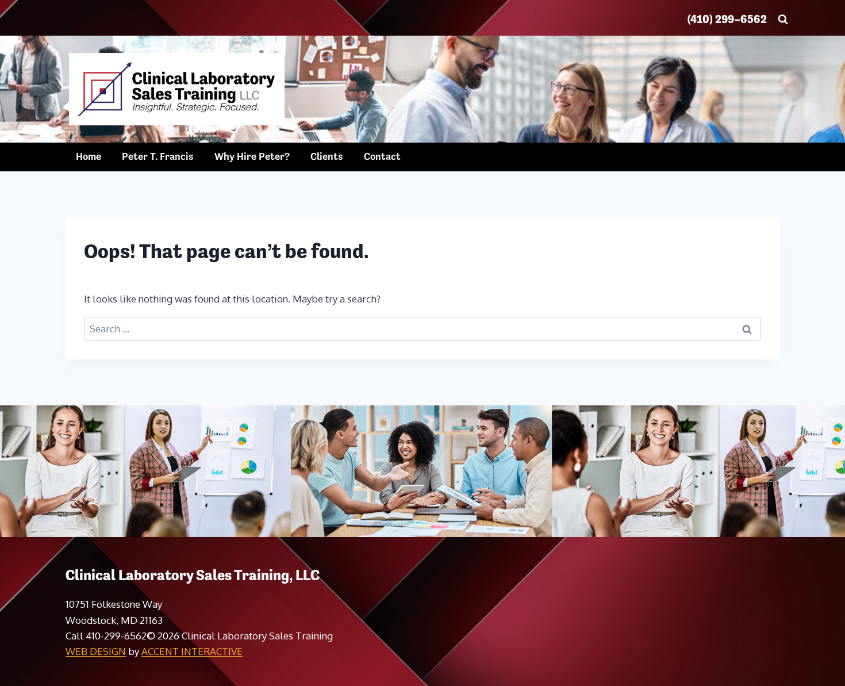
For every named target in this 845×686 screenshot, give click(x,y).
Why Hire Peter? (252, 156)
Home (88, 156)
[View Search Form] (783, 19)
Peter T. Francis (158, 156)
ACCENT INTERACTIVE (192, 651)
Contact (382, 156)
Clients (326, 156)
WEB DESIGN (96, 651)
